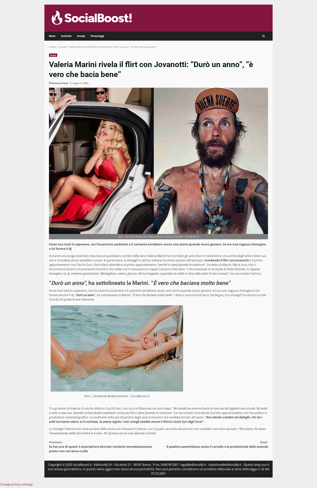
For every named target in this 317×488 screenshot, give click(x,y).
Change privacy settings (16, 484)
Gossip (81, 36)
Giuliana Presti (60, 83)
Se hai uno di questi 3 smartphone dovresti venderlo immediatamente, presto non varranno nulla (101, 446)
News (52, 36)
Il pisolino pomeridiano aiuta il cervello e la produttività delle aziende (217, 444)
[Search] (263, 36)
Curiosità (66, 36)
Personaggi (97, 36)
